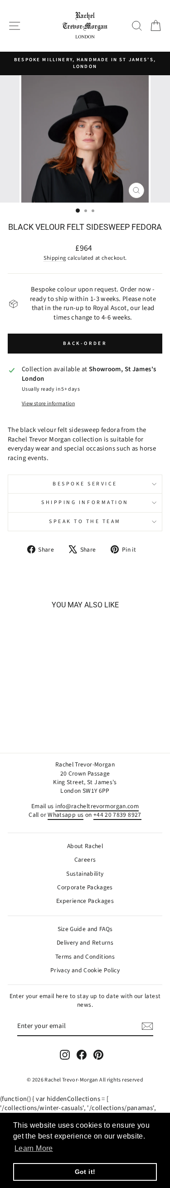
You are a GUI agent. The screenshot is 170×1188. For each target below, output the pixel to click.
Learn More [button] (34, 1148)
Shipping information (85, 502)
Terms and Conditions (85, 956)
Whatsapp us (65, 814)
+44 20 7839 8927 (117, 814)
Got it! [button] (85, 1171)
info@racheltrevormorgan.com (97, 806)
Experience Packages (85, 901)
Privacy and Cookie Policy (85, 970)
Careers (85, 859)
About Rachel (85, 846)
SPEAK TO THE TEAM (85, 521)
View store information (48, 403)
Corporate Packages (85, 887)
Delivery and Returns (85, 942)
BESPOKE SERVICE (85, 484)
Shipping (55, 258)
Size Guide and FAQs (85, 929)
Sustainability (84, 873)
